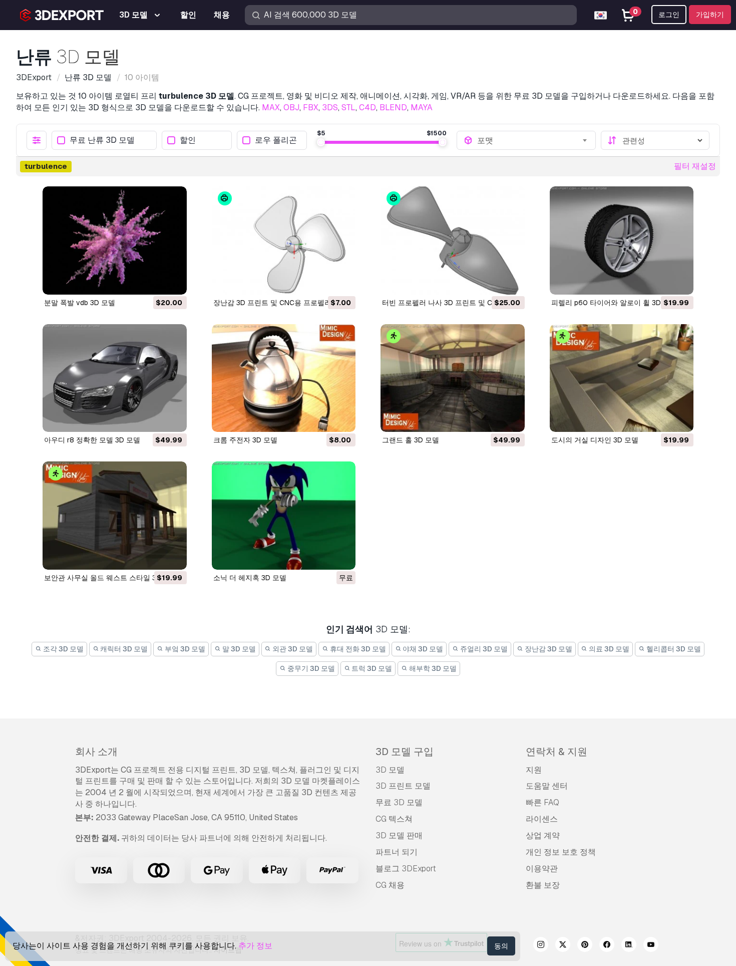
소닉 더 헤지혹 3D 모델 (249, 577)
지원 (534, 770)
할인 (188, 140)
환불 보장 (543, 885)
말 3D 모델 (238, 648)
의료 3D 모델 (608, 648)
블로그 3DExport (406, 868)
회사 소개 (96, 751)
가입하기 (710, 14)
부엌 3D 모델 (184, 648)
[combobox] (533, 140)
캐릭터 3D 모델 (123, 648)
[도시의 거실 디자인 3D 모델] (622, 378)
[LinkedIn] (629, 946)
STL (348, 107)
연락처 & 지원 (556, 751)
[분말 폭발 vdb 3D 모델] (115, 240)
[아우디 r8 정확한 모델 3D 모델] (115, 378)
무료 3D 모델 (399, 802)
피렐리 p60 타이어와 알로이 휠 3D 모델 (614, 302)
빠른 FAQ (542, 802)
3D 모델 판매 (399, 835)
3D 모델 (390, 770)
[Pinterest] (585, 946)
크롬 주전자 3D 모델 (245, 439)
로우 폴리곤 (276, 140)
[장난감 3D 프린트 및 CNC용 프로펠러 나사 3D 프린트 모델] (284, 240)
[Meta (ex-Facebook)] (607, 946)
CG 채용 (390, 885)
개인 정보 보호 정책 (561, 852)
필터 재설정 (695, 166)
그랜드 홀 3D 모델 (410, 439)
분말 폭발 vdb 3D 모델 (79, 302)
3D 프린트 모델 (403, 786)
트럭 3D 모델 (371, 668)
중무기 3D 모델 (310, 668)
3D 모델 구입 (405, 751)
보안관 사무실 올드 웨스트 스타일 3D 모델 (110, 577)
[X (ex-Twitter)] (563, 946)
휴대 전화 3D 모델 (357, 648)
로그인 (668, 14)
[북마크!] (172, 280)
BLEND (393, 107)
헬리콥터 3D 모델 (673, 648)
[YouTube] (651, 946)
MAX (271, 107)
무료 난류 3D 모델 (102, 140)
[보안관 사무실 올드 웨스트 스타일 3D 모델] (115, 515)
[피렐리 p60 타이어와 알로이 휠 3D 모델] (622, 240)
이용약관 (542, 868)
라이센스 (542, 819)
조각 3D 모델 (63, 648)
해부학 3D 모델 (432, 668)
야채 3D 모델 (422, 648)
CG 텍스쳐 (394, 819)
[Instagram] (541, 946)
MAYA (422, 107)
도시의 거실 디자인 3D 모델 (594, 439)
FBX (310, 107)
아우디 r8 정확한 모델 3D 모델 (92, 439)
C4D (367, 107)
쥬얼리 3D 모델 (483, 648)
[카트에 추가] (152, 280)
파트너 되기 (397, 852)
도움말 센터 (547, 786)
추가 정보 (255, 945)
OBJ (291, 107)
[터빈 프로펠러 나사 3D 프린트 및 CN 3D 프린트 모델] (453, 240)
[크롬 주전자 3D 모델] (284, 378)
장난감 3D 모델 (547, 648)
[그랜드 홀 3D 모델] (453, 378)
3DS (330, 107)
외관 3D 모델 (292, 648)
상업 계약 (543, 835)
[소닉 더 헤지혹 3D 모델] (284, 515)
